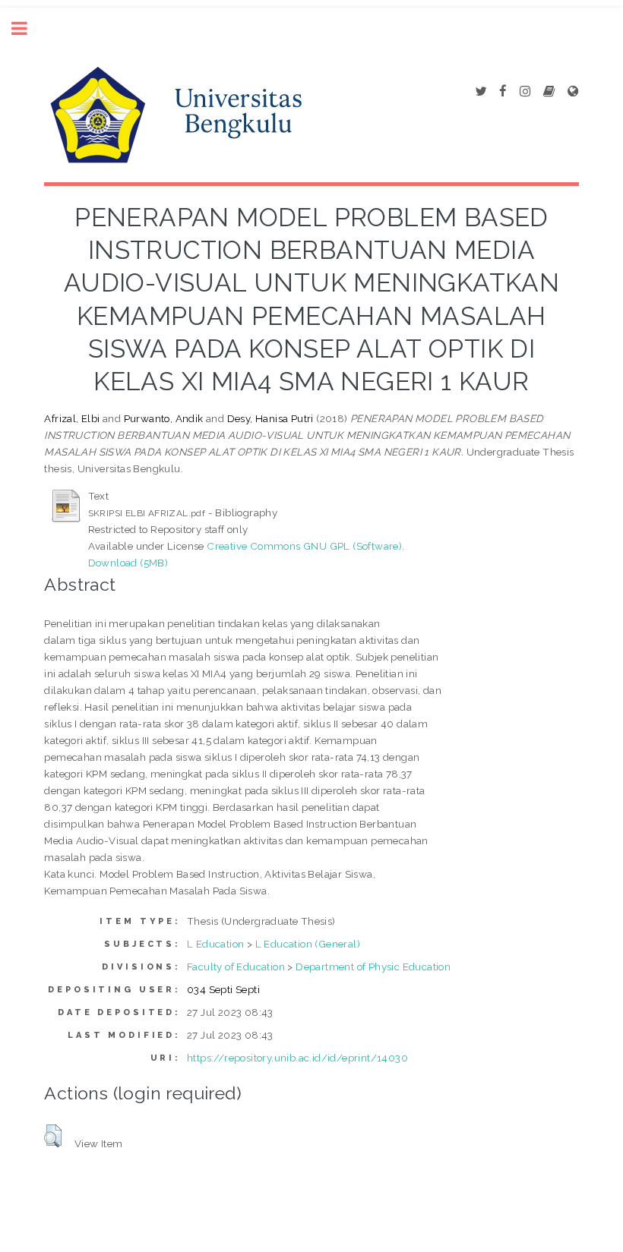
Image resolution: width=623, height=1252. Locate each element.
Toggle (27, 28)
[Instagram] (525, 92)
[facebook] (503, 92)
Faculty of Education (236, 966)
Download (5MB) (128, 563)
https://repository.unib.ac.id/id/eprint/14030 (297, 1058)
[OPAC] (549, 92)
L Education (215, 944)
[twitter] (480, 92)
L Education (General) (307, 944)
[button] (53, 1135)
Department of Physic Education (373, 966)
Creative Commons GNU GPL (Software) (304, 546)
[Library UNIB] (573, 92)
